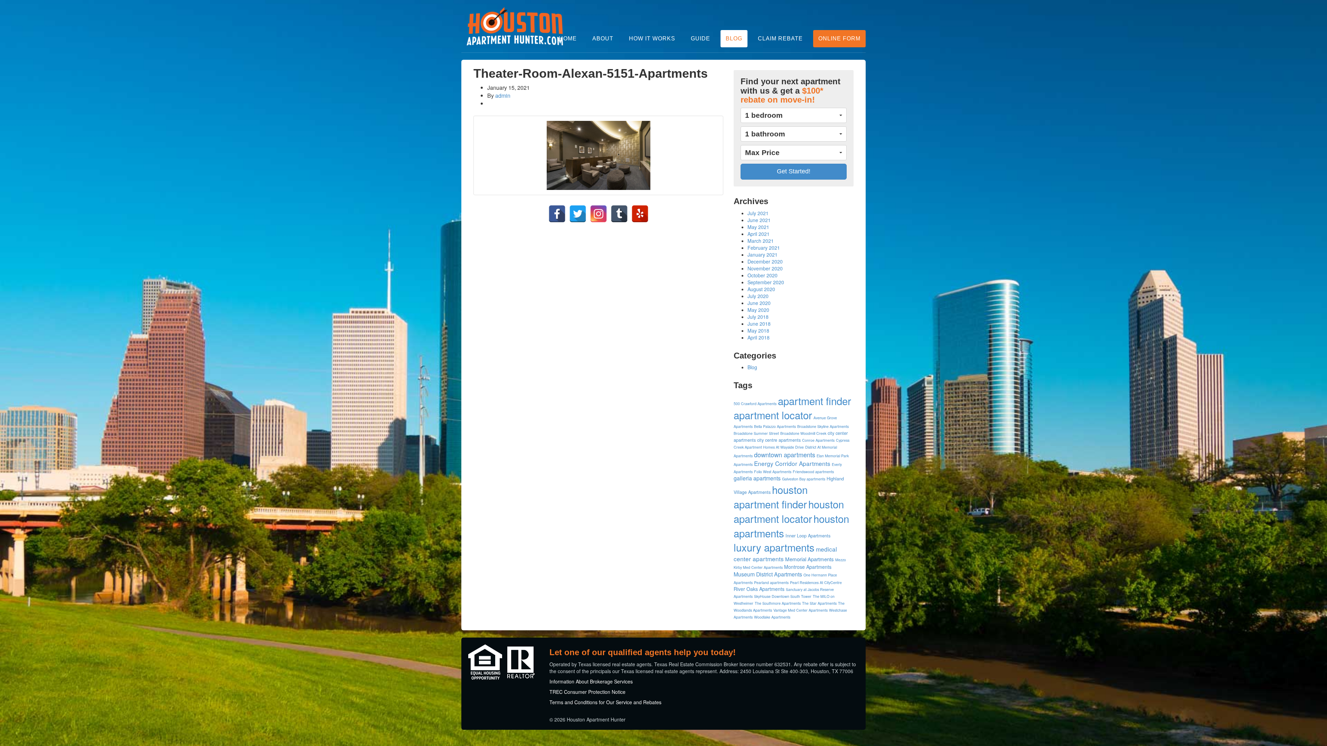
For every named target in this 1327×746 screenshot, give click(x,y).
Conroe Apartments (818, 440)
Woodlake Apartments (772, 617)
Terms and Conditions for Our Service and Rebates (605, 702)
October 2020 (762, 275)
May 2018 (758, 330)
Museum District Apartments (768, 574)
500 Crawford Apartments (755, 403)
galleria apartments (757, 478)
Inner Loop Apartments (807, 536)
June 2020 (759, 302)
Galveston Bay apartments (803, 478)
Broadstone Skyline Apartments (823, 426)
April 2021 (758, 233)
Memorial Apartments (809, 559)
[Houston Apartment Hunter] (515, 26)
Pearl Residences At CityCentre (816, 582)
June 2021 (759, 220)
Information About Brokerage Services (591, 681)
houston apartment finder (771, 496)
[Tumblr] (619, 213)
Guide (700, 38)
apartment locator (773, 415)
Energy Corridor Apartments (792, 463)
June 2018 (759, 323)
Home (568, 38)
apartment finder (814, 400)
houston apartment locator (789, 511)
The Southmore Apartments (778, 603)
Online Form (839, 38)
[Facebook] (557, 213)
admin (502, 95)
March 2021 (760, 240)
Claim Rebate (780, 38)
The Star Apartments (819, 603)
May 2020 (758, 309)
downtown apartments (784, 454)
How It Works (652, 38)
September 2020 (765, 282)
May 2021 (758, 226)
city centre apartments (779, 440)
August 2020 (761, 289)
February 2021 (763, 247)
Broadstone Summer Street (756, 433)
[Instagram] (598, 213)
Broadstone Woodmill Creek (803, 433)
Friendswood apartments (813, 471)
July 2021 (758, 213)
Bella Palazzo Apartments (775, 426)
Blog (734, 38)
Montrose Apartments (807, 566)
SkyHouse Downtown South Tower (782, 596)
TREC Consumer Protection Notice (587, 691)
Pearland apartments (771, 582)
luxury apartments (774, 547)
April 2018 (758, 337)
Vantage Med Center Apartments (800, 610)
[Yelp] (640, 213)
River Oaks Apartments (759, 588)
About (602, 38)
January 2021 (762, 254)
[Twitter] (577, 213)
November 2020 (765, 268)
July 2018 (758, 316)
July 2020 (758, 296)
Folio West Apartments (772, 471)
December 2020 (765, 261)
